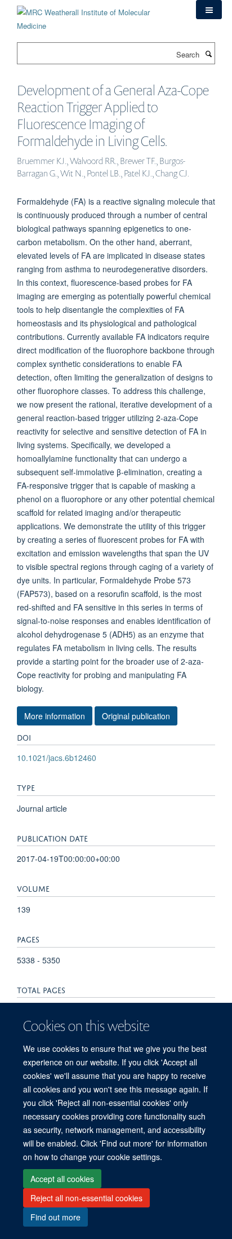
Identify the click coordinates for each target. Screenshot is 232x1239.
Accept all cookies (62, 1178)
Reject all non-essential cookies (86, 1197)
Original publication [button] (136, 716)
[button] (209, 9)
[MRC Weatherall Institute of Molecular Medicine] (98, 15)
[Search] (208, 53)
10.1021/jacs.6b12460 (56, 757)
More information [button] (54, 716)
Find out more (55, 1217)
